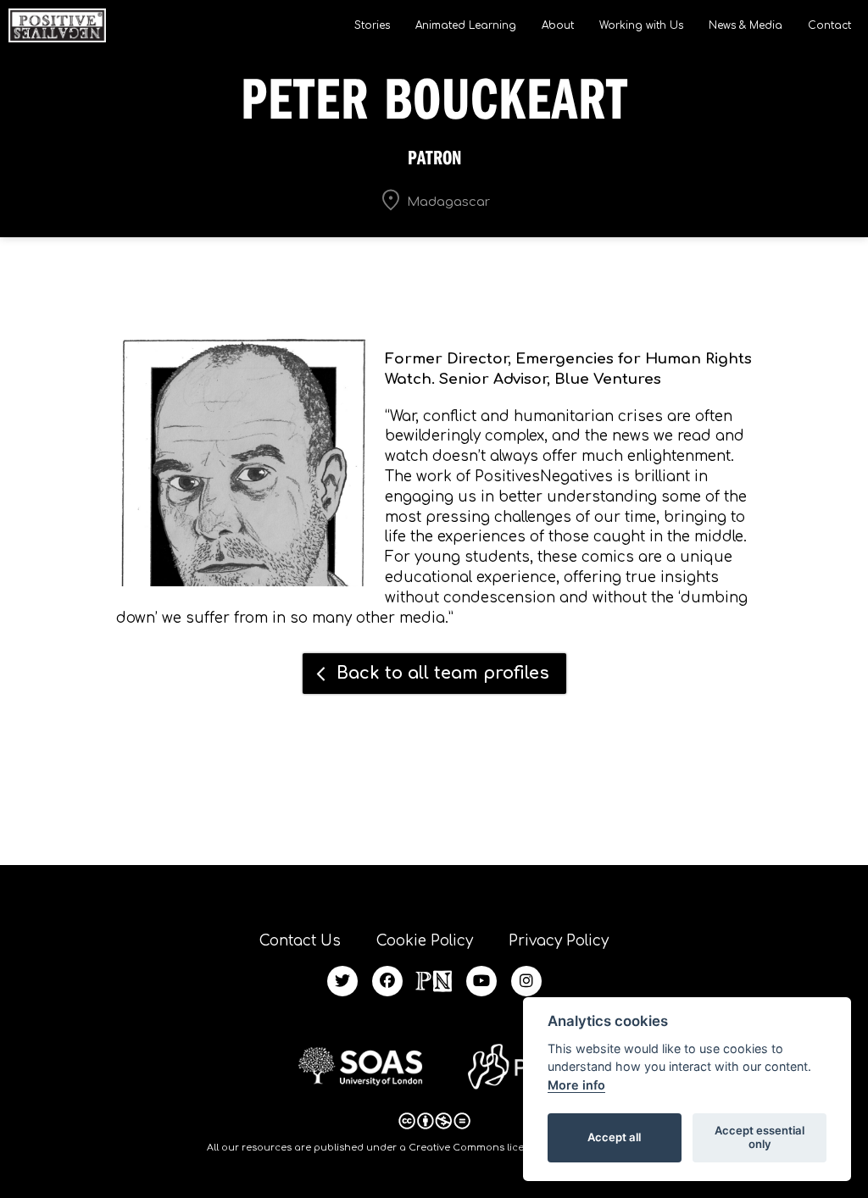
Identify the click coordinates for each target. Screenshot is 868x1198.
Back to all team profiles (443, 673)
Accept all (614, 1137)
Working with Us (641, 25)
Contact (829, 25)
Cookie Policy (424, 941)
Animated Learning (465, 25)
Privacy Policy (559, 941)
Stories (372, 25)
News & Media (745, 25)
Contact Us (300, 941)
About (558, 25)
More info (576, 1085)
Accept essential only (759, 1137)
